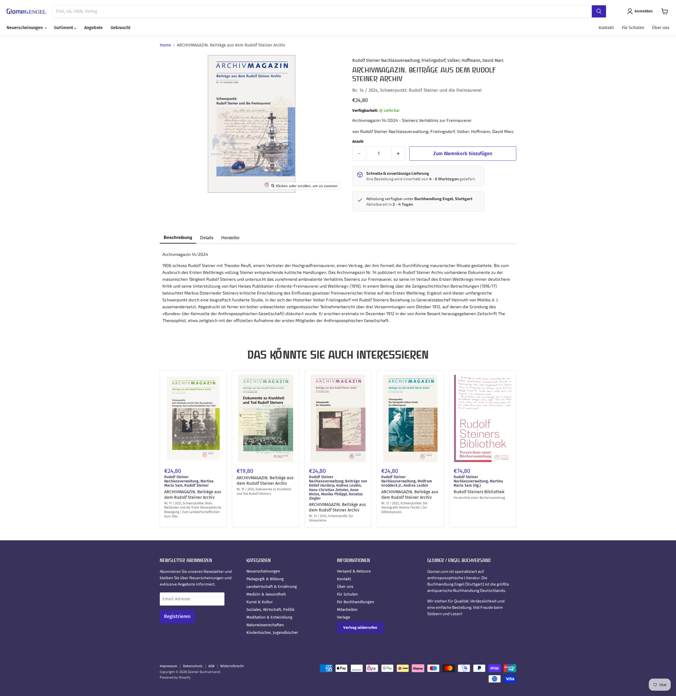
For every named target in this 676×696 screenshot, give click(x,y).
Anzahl (357, 142)
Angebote (93, 27)
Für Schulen (633, 27)
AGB (211, 666)
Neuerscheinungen (25, 27)
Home (165, 45)
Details (206, 238)
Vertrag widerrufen (360, 627)
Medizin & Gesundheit (266, 594)
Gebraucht (120, 27)
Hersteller (230, 238)
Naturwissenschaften (265, 625)
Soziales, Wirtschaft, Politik (270, 609)
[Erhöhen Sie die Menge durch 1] (398, 153)
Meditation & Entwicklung (269, 617)
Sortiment (64, 27)
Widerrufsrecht (232, 666)
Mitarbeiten (347, 609)
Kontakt (606, 27)
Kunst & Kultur (259, 602)
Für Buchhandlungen (355, 602)
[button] (641, 11)
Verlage (343, 617)
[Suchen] (599, 11)
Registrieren (177, 616)
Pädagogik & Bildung (265, 579)
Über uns (660, 27)
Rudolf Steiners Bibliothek (479, 491)
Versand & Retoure (354, 571)
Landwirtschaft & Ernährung (271, 586)
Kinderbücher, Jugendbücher (272, 632)
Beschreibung (178, 237)
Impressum (168, 666)
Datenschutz (193, 666)
